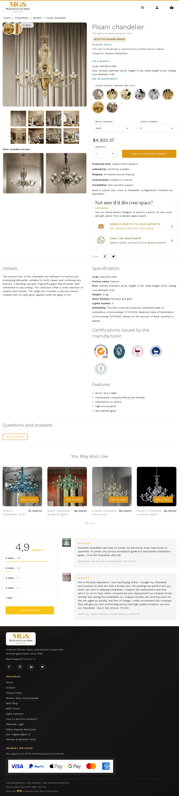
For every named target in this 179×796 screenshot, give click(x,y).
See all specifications (104, 78)
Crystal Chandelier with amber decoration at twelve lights (104, 516)
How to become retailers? (21, 719)
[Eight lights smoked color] (66, 173)
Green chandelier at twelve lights (59, 512)
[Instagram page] (20, 667)
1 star (11, 597)
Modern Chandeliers (116, 53)
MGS (49, 791)
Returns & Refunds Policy (21, 739)
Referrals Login (15, 724)
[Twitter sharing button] (113, 256)
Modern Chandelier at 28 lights (14, 514)
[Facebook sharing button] (105, 256)
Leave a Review (29, 610)
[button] (86, 523)
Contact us (30, 659)
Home (9, 682)
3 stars (12, 578)
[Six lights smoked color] (23, 173)
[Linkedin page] (31, 667)
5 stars (13, 558)
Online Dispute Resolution (21, 729)
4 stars (13, 568)
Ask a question (100, 61)
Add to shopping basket (149, 153)
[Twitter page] (42, 667)
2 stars (12, 587)
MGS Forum (13, 708)
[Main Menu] (142, 7)
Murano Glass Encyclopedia (22, 698)
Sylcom (108, 44)
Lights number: (149, 121)
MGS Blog (12, 703)
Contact (10, 687)
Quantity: (100, 147)
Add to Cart (29, 499)
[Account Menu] (157, 7)
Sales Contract (14, 713)
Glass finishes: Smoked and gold (115, 85)
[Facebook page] (9, 667)
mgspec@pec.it (21, 734)
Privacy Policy (14, 692)
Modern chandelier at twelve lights (149, 512)
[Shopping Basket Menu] (171, 7)
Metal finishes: (104, 121)
